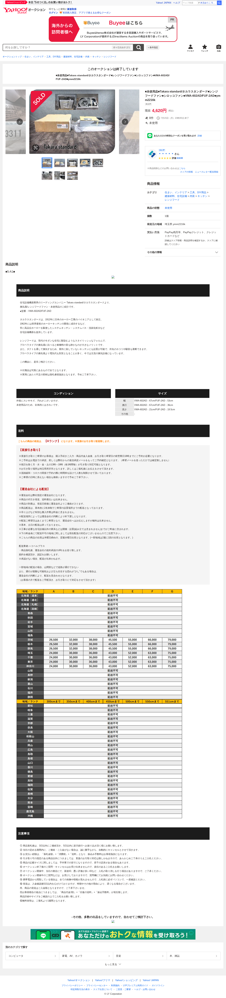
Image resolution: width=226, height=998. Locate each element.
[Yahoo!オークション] (25, 9)
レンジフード (110, 56)
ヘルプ (176, 2)
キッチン (96, 56)
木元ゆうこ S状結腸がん (208, 3)
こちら (182, 168)
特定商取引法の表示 (80, 989)
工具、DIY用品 (53, 56)
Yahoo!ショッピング (126, 980)
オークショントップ (12, 56)
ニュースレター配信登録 (206, 172)
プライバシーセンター (97, 985)
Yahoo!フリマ (102, 980)
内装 (87, 56)
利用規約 (115, 985)
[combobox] (57, 47)
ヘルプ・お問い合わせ (144, 989)
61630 (180, 158)
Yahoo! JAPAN (163, 2)
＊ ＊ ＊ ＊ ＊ (166, 153)
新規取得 (71, 9)
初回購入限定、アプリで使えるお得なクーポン (87, 12)
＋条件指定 (152, 47)
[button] (183, 252)
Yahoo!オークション (78, 980)
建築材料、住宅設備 (72, 56)
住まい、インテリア (34, 56)
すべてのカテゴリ (121, 47)
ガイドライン (158, 985)
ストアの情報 (186, 172)
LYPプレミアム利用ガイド (135, 985)
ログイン (53, 12)
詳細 (200, 135)
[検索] (219, 3)
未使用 (168, 207)
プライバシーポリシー (72, 985)
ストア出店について (102, 989)
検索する (138, 47)
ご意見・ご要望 (123, 989)
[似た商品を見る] (35, 147)
